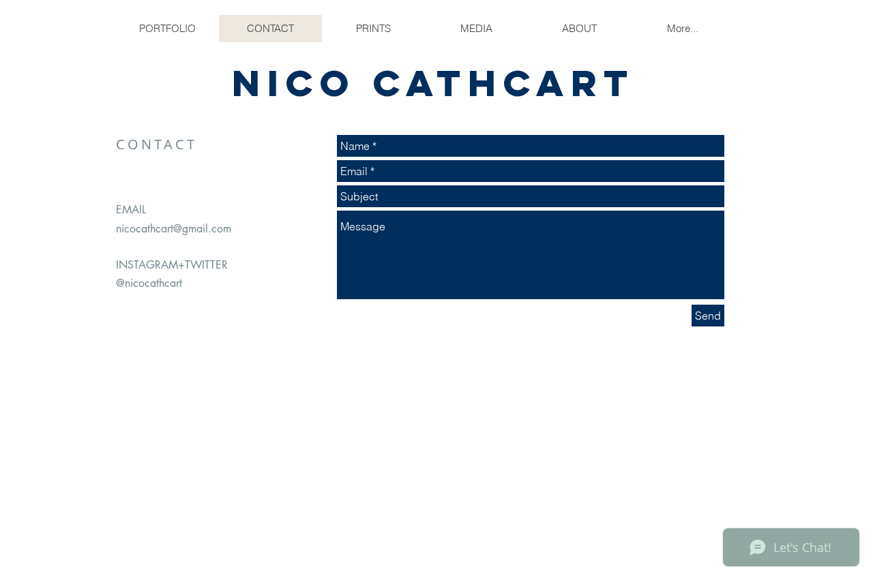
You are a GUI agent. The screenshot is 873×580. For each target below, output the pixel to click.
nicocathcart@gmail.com (173, 229)
